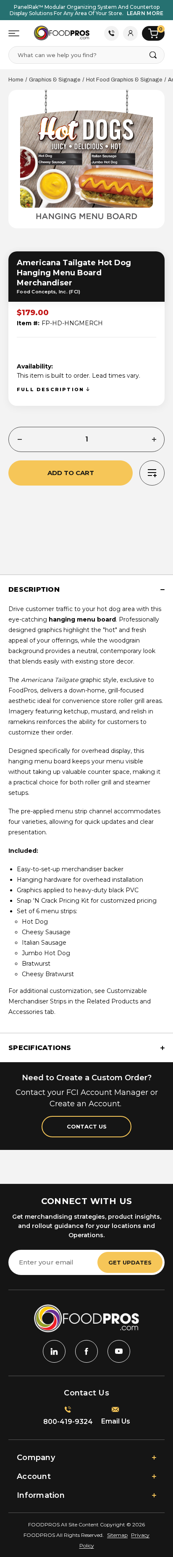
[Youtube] (118, 1351)
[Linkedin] (54, 1351)
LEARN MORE (145, 13)
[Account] (130, 33)
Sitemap (117, 1535)
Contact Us (111, 33)
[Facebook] (86, 1351)
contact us (87, 1126)
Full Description (51, 389)
